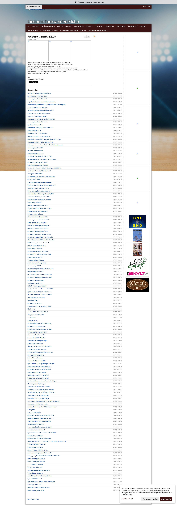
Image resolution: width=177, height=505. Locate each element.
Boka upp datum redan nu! (35, 214)
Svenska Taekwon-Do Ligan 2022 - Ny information (42, 407)
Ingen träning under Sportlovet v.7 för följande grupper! (44, 401)
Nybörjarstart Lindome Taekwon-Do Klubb (40, 329)
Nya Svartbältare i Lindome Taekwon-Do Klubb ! (42, 185)
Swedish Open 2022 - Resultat (36, 338)
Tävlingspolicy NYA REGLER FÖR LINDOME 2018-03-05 (43, 456)
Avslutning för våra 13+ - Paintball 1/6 (38, 220)
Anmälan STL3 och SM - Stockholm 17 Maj (40, 156)
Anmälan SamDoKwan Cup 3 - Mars (38, 251)
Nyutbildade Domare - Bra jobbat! (37, 211)
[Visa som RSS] (94, 37)
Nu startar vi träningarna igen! (36, 430)
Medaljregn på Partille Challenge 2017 (39, 487)
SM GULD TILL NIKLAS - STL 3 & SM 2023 (40, 294)
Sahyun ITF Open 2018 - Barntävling (38, 450)
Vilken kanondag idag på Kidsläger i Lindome (41, 392)
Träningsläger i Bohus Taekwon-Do (38, 404)
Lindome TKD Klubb (34, 7)
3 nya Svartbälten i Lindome (36, 260)
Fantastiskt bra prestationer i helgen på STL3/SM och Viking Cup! (47, 104)
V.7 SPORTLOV (32, 317)
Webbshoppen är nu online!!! (36, 424)
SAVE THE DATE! (32, 320)
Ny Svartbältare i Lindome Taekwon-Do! (39, 369)
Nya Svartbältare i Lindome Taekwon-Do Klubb (41, 481)
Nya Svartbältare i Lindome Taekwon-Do (39, 438)
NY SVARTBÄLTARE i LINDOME (36, 444)
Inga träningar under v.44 (35, 283)
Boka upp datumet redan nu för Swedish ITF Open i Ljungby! (45, 145)
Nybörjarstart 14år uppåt (35, 467)
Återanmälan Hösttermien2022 (36, 361)
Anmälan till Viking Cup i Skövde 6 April (39, 171)
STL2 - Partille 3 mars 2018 (35, 464)
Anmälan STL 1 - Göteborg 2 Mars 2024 (39, 254)
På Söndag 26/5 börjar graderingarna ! (39, 225)
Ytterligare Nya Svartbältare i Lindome (39, 470)
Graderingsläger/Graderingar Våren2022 (39, 366)
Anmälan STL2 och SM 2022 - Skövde (39, 387)
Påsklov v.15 (31, 309)
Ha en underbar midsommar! (36, 355)
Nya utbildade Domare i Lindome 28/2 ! (39, 113)
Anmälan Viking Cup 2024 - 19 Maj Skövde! (40, 237)
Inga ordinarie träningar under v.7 (37, 116)
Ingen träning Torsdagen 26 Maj (37, 372)
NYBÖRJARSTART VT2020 (35, 435)
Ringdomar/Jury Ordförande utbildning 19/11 (41, 269)
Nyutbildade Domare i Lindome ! (37, 349)
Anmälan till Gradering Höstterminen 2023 (40, 277)
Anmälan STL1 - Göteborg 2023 (37, 326)
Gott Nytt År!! (31, 410)
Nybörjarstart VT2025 (34, 179)
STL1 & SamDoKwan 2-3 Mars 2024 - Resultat (41, 240)
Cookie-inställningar (33, 499)
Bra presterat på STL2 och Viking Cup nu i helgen (42, 159)
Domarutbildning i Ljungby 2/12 (37, 263)
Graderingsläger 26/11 (34, 266)
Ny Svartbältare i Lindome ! (35, 358)
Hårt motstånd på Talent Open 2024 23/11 (40, 191)
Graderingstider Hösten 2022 (36, 335)
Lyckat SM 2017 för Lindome (36, 479)
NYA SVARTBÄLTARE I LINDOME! (37, 332)
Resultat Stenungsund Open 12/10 (38, 205)
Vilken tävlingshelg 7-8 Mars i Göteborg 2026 (41, 110)
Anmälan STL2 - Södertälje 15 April (38, 312)
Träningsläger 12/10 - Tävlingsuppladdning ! (40, 142)
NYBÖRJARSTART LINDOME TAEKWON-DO (40, 352)
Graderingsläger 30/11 (34, 130)
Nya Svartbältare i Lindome (35, 125)
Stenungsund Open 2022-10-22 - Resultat (40, 346)
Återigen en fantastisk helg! (36, 315)
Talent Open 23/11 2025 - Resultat (37, 133)
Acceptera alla (166, 499)
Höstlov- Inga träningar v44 (35, 343)
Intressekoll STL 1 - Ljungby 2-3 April (38, 398)
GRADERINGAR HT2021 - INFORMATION (39, 421)
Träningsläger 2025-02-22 (35, 174)
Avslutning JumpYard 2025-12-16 (37, 122)
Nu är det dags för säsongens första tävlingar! (41, 176)
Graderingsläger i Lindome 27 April (38, 165)
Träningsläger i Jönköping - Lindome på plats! (41, 119)
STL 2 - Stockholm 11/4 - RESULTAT (38, 107)
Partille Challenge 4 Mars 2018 (36, 461)
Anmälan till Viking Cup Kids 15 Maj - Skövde (41, 389)
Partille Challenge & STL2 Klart (36, 458)
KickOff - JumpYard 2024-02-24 (37, 245)
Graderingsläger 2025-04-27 (36, 153)
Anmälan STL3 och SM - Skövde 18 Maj (39, 234)
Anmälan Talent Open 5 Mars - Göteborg (39, 323)
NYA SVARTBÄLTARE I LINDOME (37, 222)
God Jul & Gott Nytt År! (34, 412)
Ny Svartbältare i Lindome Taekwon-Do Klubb (41, 415)
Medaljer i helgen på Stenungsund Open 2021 (41, 418)
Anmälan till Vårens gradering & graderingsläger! (42, 381)
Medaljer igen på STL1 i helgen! (37, 384)
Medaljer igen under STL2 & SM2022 (38, 375)
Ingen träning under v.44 (34, 202)
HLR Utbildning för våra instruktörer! (38, 243)
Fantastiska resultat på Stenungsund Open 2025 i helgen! (44, 139)
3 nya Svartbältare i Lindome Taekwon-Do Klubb (42, 102)
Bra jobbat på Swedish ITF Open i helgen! (40, 274)
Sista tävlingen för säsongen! (36, 297)
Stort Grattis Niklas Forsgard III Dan (38, 217)
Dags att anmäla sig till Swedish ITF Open (40, 208)
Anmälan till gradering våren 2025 (37, 162)
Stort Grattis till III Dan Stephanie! (37, 96)
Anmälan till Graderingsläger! (36, 280)
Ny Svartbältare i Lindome (35, 473)
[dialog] (147, 493)
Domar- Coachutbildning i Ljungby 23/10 (39, 427)
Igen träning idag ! (33, 300)
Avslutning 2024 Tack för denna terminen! (40, 182)
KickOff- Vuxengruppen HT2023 (37, 286)
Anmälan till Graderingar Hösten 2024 (38, 197)
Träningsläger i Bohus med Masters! (38, 395)
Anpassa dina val (127, 499)
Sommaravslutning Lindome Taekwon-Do (40, 453)
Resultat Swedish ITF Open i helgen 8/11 (39, 136)
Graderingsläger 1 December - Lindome (39, 199)
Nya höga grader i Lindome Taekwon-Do (39, 292)
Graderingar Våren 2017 (34, 484)
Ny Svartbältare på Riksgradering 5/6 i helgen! (41, 363)
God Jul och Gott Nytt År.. (35, 257)
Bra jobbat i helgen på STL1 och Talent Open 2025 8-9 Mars (45, 168)
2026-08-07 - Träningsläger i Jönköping (39, 93)
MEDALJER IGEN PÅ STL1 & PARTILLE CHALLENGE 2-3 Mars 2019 (47, 441)
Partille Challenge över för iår (36, 490)
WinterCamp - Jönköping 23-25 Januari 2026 (41, 127)
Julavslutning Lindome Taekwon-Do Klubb (40, 476)
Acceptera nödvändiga (150, 499)
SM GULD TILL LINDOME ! (35, 151)
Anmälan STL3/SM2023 (34, 303)
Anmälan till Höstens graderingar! (37, 340)
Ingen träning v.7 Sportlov (35, 248)
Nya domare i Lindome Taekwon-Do (38, 378)
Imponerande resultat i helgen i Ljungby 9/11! (41, 194)
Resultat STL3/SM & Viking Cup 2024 (38, 228)
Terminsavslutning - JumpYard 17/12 (38, 188)
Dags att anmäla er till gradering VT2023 (39, 306)
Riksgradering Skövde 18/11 (36, 271)
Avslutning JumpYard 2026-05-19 (37, 99)
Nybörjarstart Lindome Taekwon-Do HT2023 (40, 289)
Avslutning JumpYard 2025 (42, 36)
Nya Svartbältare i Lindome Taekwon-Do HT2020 (42, 433)
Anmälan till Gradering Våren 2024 (37, 231)
